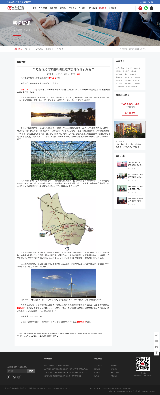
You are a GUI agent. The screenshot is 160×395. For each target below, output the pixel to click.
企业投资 (137, 77)
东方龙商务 (43, 8)
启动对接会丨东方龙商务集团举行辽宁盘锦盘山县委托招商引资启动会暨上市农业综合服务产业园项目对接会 (63, 333)
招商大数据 (92, 8)
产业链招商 (136, 83)
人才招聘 (143, 2)
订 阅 (31, 371)
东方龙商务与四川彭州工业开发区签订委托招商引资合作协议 (135, 201)
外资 (126, 74)
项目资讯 (28, 49)
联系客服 (132, 113)
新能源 (118, 71)
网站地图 (112, 391)
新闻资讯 (102, 8)
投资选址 (63, 8)
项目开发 (136, 80)
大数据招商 (120, 86)
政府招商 (137, 68)
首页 (34, 8)
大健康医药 (128, 77)
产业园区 (82, 8)
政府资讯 (142, 49)
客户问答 (60, 49)
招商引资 (129, 68)
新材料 (133, 71)
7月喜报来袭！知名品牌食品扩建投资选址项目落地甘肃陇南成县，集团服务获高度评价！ (67, 300)
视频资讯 (49, 49)
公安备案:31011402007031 (62, 388)
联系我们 (112, 8)
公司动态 (39, 49)
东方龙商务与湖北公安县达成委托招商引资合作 (41, 336)
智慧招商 (128, 83)
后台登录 (150, 2)
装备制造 (126, 71)
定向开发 (119, 83)
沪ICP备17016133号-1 (44, 388)
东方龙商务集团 (134, 49)
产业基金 (72, 8)
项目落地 (133, 74)
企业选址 (119, 80)
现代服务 (119, 74)
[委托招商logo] (16, 8)
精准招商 (53, 8)
